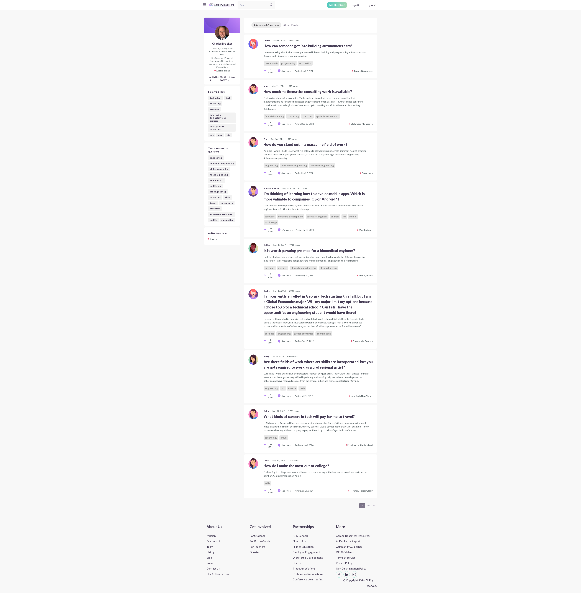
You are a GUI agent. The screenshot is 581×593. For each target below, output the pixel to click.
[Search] (271, 5)
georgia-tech (216, 180)
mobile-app (215, 186)
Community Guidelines (349, 546)
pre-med (282, 268)
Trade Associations (304, 568)
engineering (216, 157)
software (270, 216)
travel (213, 203)
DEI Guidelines (345, 552)
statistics (215, 208)
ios (344, 216)
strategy (214, 109)
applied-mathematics (327, 116)
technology (215, 98)
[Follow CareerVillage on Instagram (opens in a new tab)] (354, 574)
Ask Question (337, 5)
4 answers (286, 71)
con (212, 135)
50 (374, 505)
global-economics (219, 169)
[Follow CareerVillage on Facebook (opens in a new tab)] (339, 574)
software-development (221, 214)
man (220, 135)
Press (210, 563)
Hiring (210, 552)
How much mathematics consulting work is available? (308, 91)
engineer (269, 268)
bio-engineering (218, 191)
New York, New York (361, 396)
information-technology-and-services (218, 118)
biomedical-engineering (222, 163)
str (228, 135)
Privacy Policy (344, 563)
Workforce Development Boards (308, 560)
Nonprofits (299, 541)
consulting (215, 103)
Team (210, 546)
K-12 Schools (300, 535)
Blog (209, 557)
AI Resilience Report (348, 541)
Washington (365, 230)
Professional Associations (308, 574)
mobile (213, 220)
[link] (310, 56)
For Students (257, 535)
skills (227, 197)
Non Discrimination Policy (351, 568)
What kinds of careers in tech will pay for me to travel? (309, 416)
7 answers (286, 275)
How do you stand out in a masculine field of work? (305, 144)
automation (227, 220)
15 (362, 505)
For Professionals (260, 541)
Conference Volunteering (308, 579)
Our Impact (213, 541)
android (335, 216)
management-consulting (217, 128)
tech (228, 98)
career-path (227, 203)
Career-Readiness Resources (353, 535)
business (269, 333)
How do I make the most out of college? (296, 466)
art (283, 388)
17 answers (287, 230)
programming (288, 63)
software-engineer (317, 216)
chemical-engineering (322, 165)
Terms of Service (346, 557)
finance (292, 388)
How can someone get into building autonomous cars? (308, 46)
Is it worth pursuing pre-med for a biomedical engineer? (309, 250)
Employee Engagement (306, 552)
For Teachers (257, 546)
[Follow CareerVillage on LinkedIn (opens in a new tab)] (346, 574)
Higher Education (303, 546)
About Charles (291, 25)
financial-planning (219, 174)
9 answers (286, 445)
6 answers (286, 124)
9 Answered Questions (266, 25)
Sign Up (356, 5)
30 (368, 505)
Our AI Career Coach (219, 574)
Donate (254, 552)
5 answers (286, 341)
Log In (369, 5)
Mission (211, 535)
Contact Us (213, 568)
